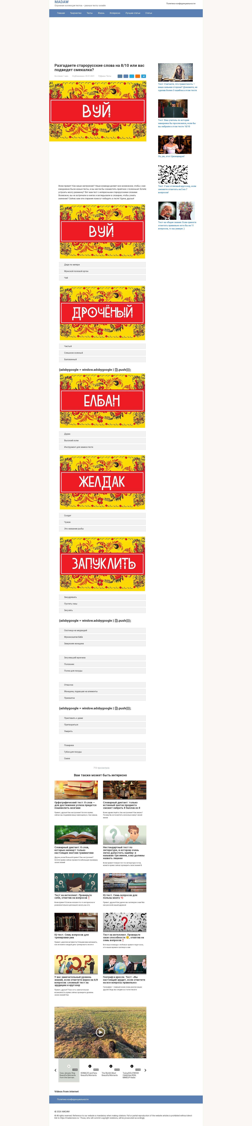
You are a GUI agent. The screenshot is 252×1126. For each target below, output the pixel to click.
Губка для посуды (73, 752)
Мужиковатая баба (73, 637)
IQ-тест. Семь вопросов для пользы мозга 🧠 (120, 896)
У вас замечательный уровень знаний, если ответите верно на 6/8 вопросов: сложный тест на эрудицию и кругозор (76, 981)
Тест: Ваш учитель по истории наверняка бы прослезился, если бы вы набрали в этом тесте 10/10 (177, 123)
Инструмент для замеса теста (78, 447)
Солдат (67, 515)
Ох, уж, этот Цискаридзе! (171, 156)
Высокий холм (71, 440)
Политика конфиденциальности (180, 3)
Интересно (115, 13)
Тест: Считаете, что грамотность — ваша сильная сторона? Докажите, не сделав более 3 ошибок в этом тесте (177, 87)
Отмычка (68, 685)
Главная (61, 13)
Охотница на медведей (75, 630)
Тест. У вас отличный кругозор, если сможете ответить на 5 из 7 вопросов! (177, 189)
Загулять (68, 610)
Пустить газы (70, 603)
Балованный (70, 359)
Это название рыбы (74, 528)
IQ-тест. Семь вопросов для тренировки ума (71, 936)
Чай (66, 278)
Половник (69, 664)
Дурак (67, 434)
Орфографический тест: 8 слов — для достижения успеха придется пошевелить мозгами (75, 805)
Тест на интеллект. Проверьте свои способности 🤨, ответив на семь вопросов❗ (123, 937)
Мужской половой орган (76, 271)
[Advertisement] (126, 37)
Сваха (67, 758)
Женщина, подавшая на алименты (81, 691)
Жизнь (101, 13)
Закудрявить (70, 597)
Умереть (68, 731)
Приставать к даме (73, 718)
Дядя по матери (72, 264)
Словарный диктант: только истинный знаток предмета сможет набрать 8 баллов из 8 (121, 805)
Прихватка (69, 698)
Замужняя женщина (74, 643)
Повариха (69, 745)
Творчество (76, 13)
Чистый (68, 346)
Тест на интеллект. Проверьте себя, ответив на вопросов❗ (73, 896)
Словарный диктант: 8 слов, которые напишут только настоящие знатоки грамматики (74, 850)
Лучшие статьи (132, 13)
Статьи (148, 13)
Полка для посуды (73, 671)
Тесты (90, 13)
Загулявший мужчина (74, 657)
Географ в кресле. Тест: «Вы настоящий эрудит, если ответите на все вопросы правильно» (124, 980)
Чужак (67, 522)
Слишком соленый (73, 353)
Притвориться (71, 724)
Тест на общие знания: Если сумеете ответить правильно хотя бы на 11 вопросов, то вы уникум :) (177, 225)
